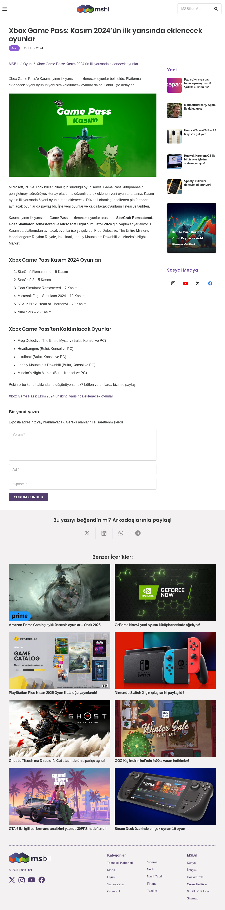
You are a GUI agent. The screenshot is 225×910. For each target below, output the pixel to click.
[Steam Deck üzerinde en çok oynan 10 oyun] (165, 796)
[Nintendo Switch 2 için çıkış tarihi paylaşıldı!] (165, 660)
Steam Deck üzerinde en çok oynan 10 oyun (150, 829)
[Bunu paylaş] (87, 533)
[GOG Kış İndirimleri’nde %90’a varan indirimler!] (165, 728)
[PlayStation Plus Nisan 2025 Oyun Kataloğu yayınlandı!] (59, 660)
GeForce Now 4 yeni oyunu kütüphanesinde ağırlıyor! (157, 625)
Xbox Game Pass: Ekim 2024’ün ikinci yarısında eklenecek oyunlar (61, 396)
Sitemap (192, 898)
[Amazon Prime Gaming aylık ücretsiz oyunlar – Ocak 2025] (59, 592)
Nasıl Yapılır (155, 876)
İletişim (192, 870)
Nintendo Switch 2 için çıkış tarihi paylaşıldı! (149, 693)
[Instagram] (173, 283)
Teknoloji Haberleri (120, 862)
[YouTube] (185, 283)
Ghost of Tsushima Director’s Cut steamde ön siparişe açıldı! (57, 761)
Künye (191, 862)
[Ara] (216, 9)
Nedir (150, 869)
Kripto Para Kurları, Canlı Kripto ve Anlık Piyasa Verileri (188, 238)
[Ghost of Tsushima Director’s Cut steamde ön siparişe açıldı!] (59, 728)
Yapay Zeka (115, 884)
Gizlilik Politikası (198, 891)
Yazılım (152, 890)
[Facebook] (210, 283)
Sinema (152, 862)
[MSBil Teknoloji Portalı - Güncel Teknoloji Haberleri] (93, 8)
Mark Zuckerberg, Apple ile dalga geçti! (199, 106)
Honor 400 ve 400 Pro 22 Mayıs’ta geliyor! (200, 132)
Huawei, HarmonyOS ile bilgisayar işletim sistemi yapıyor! (199, 159)
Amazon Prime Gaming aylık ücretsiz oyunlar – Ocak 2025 (55, 625)
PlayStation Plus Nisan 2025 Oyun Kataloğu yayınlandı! (53, 693)
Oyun (111, 877)
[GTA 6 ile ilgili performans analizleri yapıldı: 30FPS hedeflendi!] (59, 796)
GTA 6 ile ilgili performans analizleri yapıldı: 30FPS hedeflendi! (57, 829)
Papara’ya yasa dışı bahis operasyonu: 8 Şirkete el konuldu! (197, 83)
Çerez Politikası (198, 884)
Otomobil (113, 891)
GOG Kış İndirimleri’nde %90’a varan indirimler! (152, 761)
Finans (151, 883)
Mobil (111, 870)
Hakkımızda (195, 877)
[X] (198, 283)
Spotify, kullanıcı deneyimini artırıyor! (197, 182)
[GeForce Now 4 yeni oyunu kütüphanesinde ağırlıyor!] (165, 592)
